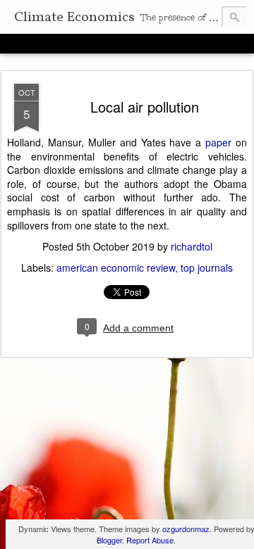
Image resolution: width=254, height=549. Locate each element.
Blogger (109, 539)
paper (218, 142)
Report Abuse (150, 539)
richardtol (191, 246)
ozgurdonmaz (186, 528)
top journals (207, 267)
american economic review (115, 267)
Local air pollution (144, 106)
